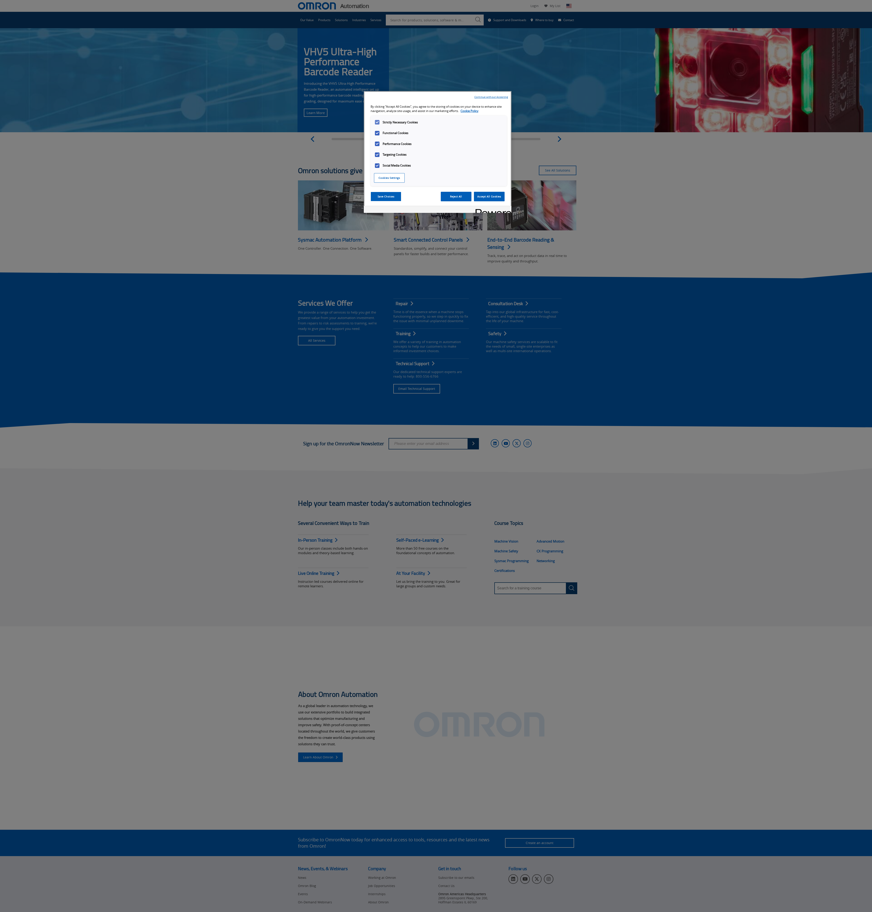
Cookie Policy (469, 111)
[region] (437, 152)
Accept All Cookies (489, 196)
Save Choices (386, 196)
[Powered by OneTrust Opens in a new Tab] (492, 210)
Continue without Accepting (491, 97)
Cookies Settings (389, 177)
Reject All (456, 196)
